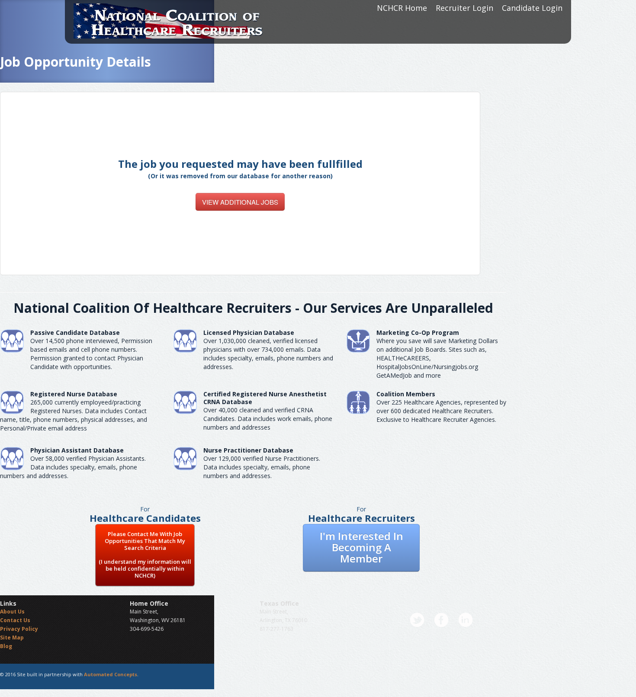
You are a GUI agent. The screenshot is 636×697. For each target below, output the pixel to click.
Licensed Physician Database (248, 332)
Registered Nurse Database (73, 394)
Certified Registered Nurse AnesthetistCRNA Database (265, 398)
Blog (6, 646)
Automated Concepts (110, 674)
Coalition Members (405, 394)
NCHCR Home (402, 8)
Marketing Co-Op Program (417, 332)
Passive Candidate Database (75, 332)
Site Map (12, 637)
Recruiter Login (464, 8)
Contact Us (15, 620)
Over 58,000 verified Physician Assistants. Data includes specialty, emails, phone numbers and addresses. (73, 467)
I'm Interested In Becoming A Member (361, 547)
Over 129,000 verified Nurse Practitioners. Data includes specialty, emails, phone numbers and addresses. (261, 467)
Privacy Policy (19, 629)
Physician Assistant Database (77, 450)
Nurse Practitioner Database (248, 450)
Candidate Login (532, 8)
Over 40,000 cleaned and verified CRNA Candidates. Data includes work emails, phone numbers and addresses (267, 418)
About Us (12, 611)
